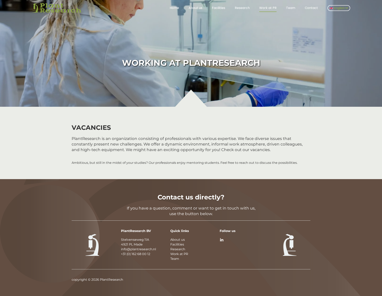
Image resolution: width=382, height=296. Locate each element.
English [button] (339, 8)
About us (195, 8)
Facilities (218, 8)
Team (290, 8)
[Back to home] (57, 8)
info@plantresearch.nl (138, 249)
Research (242, 8)
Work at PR (268, 8)
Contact (311, 8)
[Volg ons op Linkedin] (222, 240)
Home (174, 8)
